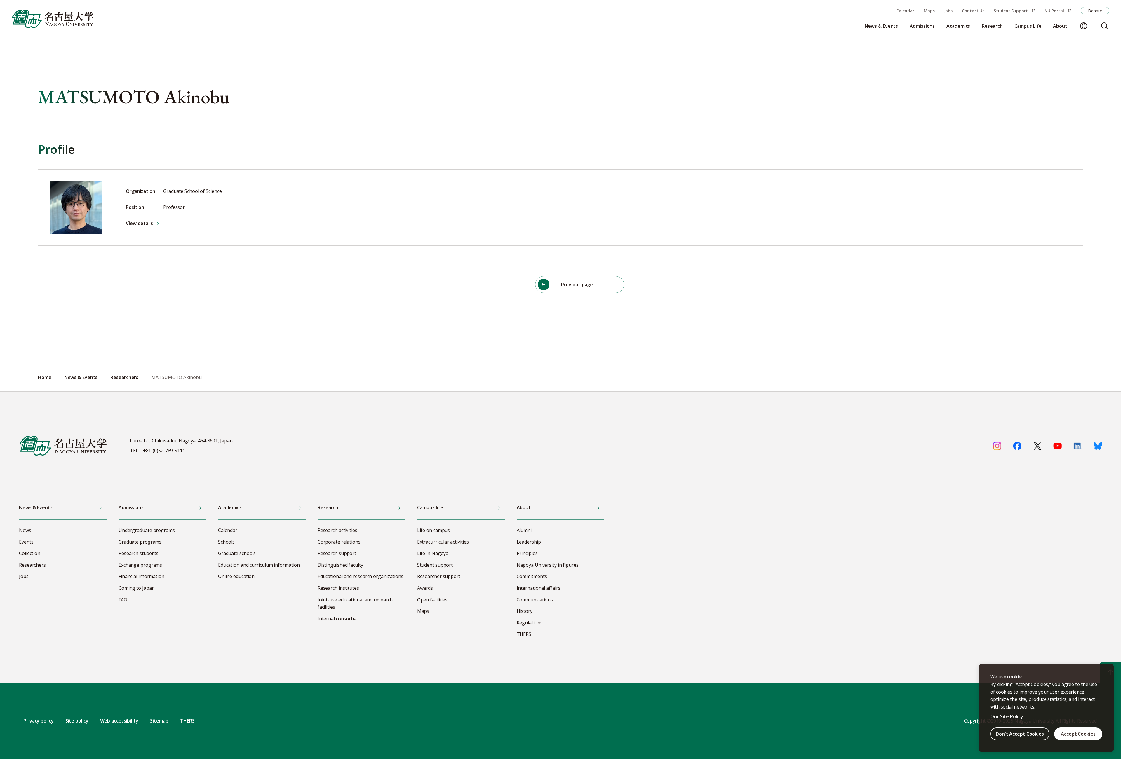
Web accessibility (119, 721)
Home (44, 377)
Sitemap (159, 721)
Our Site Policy (1006, 716)
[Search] (1104, 26)
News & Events (81, 377)
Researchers (124, 377)
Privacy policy (38, 721)
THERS (187, 721)
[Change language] (1083, 26)
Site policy (76, 721)
